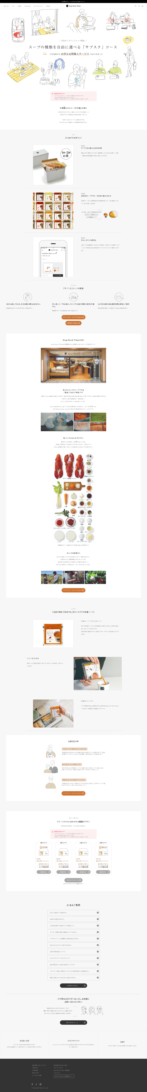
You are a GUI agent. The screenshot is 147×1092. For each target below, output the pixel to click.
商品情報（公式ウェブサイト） (39, 1065)
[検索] (139, 6)
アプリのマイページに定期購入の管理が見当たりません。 (64, 939)
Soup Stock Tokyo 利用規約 (62, 1070)
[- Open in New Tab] (135, 6)
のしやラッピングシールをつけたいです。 (60, 958)
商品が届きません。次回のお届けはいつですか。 (62, 965)
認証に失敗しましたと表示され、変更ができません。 (63, 978)
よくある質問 (35, 1070)
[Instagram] (40, 1084)
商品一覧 (6, 6)
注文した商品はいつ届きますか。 (58, 913)
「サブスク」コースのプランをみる (72, 317)
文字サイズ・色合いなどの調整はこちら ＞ (64, 1076)
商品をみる (43, 872)
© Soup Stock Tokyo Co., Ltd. (39, 1088)
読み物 (48, 6)
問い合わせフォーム (72, 1022)
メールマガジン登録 (36, 1075)
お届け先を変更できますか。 (57, 919)
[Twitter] (36, 1084)
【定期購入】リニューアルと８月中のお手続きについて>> (73, 1)
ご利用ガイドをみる (72, 986)
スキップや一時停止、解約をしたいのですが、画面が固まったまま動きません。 (70, 971)
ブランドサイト (57, 1073)
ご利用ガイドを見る (72, 323)
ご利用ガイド (35, 1068)
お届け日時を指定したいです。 (58, 952)
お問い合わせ (35, 1073)
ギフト (13, 6)
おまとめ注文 (27, 6)
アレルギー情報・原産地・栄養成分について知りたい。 (64, 932)
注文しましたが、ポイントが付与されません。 (61, 945)
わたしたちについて (38, 6)
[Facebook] (32, 1084)
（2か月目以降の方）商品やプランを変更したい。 (62, 926)
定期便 (19, 6)
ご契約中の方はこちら (72, 880)
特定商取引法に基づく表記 (60, 1065)
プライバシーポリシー (59, 1068)
